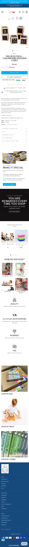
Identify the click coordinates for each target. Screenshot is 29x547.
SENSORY (3, 524)
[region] (14, 2)
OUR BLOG (3, 495)
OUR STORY (4, 493)
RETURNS (3, 508)
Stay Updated (6, 529)
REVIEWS (3, 485)
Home (14, 53)
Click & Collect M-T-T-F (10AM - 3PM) (16, 87)
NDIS (2, 506)
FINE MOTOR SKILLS (6, 520)
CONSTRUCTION (5, 515)
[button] (14, 545)
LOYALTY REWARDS (6, 504)
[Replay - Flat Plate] (21, 236)
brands (19, 306)
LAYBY (3, 502)
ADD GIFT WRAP (9, 184)
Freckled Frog (12, 124)
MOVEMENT (4, 522)
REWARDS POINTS (7, 134)
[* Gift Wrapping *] (7, 236)
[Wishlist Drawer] (23, 12)
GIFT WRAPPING (7, 137)
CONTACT (3, 497)
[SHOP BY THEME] (14, 444)
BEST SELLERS (5, 481)
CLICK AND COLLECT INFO (10, 141)
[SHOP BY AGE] (14, 379)
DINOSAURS (4, 518)
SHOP (2, 477)
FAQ (3, 131)
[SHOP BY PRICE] (14, 411)
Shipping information (10, 128)
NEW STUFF (4, 479)
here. (20, 353)
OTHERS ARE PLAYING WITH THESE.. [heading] (14, 225)
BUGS (2, 513)
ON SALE (3, 483)
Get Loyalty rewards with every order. (14, 337)
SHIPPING (3, 499)
